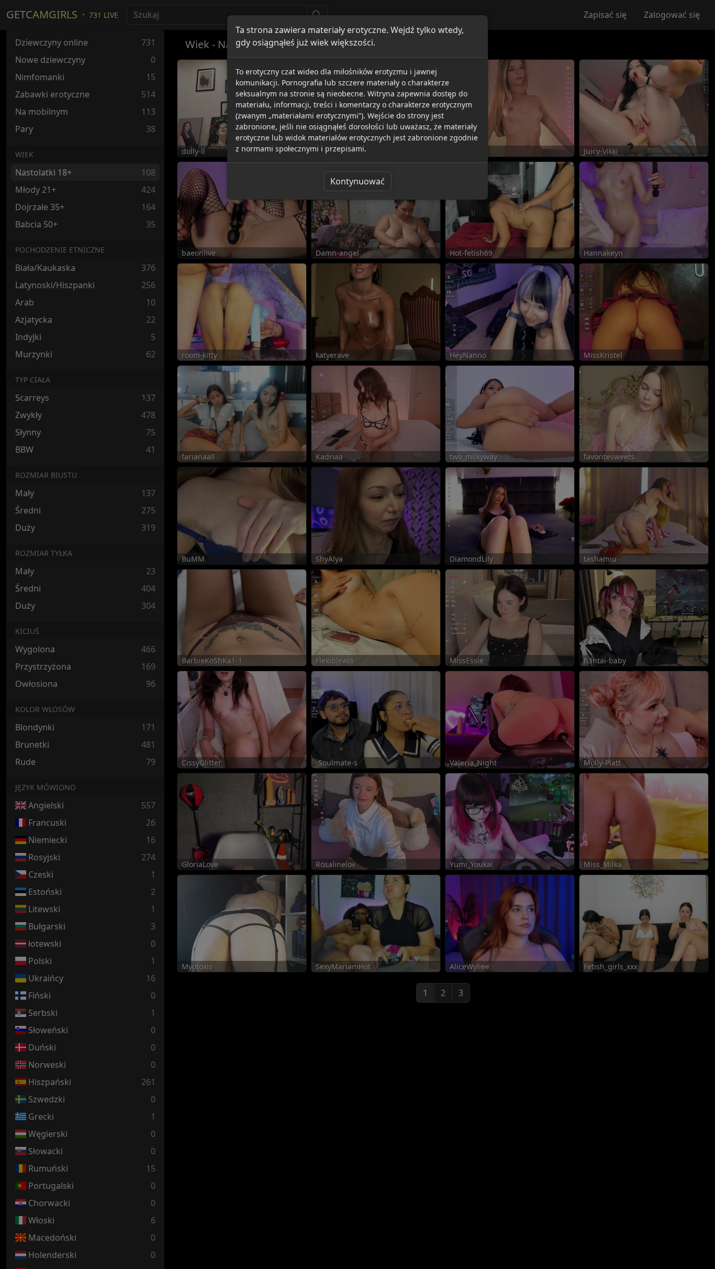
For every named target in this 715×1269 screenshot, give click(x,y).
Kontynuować (357, 181)
